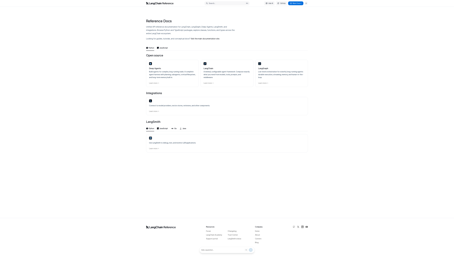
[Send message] (251, 250)
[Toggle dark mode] (306, 3)
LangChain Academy (214, 235)
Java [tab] (184, 128)
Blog (257, 242)
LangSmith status (234, 239)
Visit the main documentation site (205, 39)
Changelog (232, 231)
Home (257, 231)
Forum (208, 231)
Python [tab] (151, 48)
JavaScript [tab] (164, 48)
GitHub (283, 3)
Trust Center (233, 235)
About (257, 235)
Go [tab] (175, 128)
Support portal (212, 239)
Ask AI (270, 3)
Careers (258, 239)
